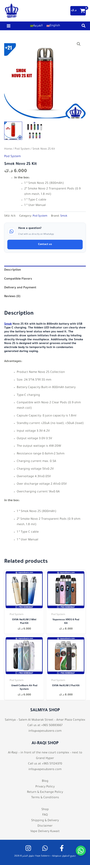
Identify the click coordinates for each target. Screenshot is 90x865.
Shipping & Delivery (45, 820)
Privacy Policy (45, 787)
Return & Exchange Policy (45, 792)
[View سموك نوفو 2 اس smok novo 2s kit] (13, 131)
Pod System (22, 149)
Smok (63, 216)
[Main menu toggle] (8, 25)
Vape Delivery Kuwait (45, 831)
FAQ (45, 815)
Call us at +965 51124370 (45, 764)
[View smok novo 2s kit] (34, 131)
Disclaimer (45, 826)
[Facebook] (62, 848)
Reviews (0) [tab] (12, 296)
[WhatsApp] (45, 848)
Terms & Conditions (45, 797)
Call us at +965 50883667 (45, 725)
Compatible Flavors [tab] (18, 279)
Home (8, 149)
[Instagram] (28, 848)
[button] (84, 27)
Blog (45, 781)
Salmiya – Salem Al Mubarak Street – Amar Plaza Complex (45, 720)
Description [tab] (12, 270)
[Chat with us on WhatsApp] (81, 851)
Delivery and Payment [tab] (20, 288)
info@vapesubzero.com (45, 731)
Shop (45, 809)
